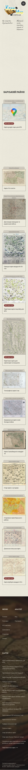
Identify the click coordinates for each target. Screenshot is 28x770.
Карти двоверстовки (14, 461)
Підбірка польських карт (9, 724)
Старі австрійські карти (9, 732)
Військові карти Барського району (14, 370)
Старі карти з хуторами (11, 488)
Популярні (5, 621)
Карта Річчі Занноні (14, 168)
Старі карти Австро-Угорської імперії (13, 737)
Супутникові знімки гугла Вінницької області (14, 101)
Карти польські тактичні (9, 719)
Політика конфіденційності (9, 763)
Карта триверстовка (14, 556)
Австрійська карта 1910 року (14, 318)
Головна (4, 616)
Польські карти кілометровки (14, 527)
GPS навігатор (6, 625)
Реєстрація (18, 621)
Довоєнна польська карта (12, 548)
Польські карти (6, 728)
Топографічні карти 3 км (11, 390)
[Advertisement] (14, 49)
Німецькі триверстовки (9, 681)
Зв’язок (4, 638)
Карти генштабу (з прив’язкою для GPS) (14, 677)
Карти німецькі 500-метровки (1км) (12, 715)
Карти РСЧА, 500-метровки (10, 686)
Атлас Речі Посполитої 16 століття (14, 495)
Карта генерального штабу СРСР (14, 276)
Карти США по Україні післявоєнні (14, 398)
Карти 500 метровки (14, 231)
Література (5, 634)
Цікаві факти (6, 630)
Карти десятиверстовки (14, 429)
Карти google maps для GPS (13, 127)
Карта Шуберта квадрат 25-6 (13, 582)
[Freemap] (14, 10)
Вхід (16, 616)
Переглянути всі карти (8, 747)
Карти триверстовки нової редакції (12, 673)
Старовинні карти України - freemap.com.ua (13, 765)
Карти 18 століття (9, 188)
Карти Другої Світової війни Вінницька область (14, 196)
